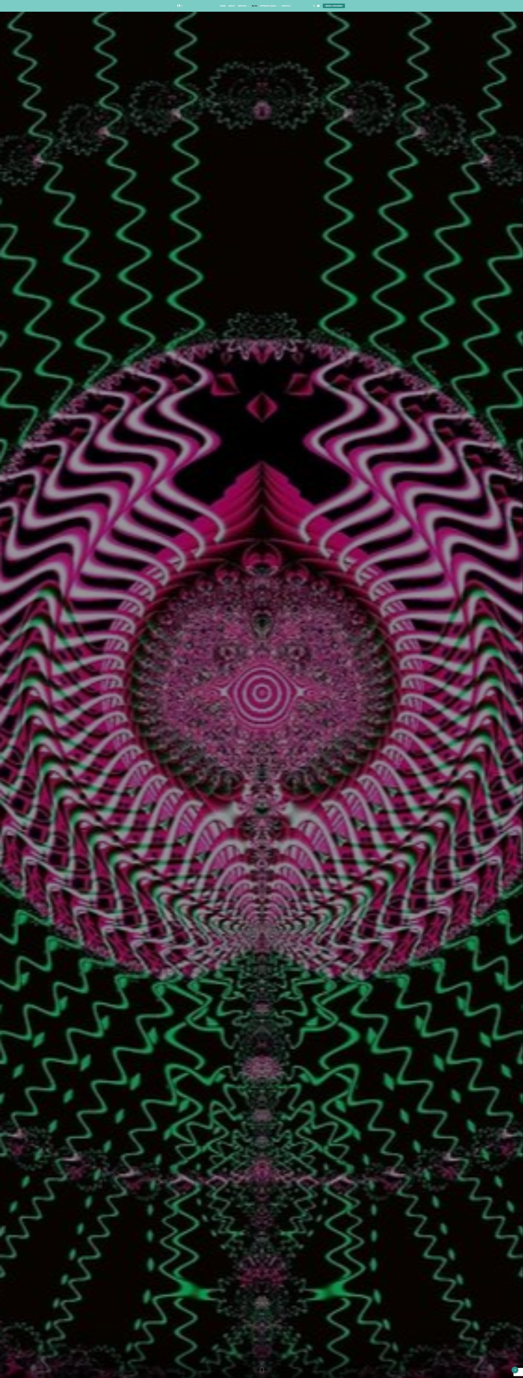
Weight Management (289, 758)
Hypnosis (227, 758)
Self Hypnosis (268, 758)
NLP (256, 758)
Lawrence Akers (261, 792)
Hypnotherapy (243, 758)
